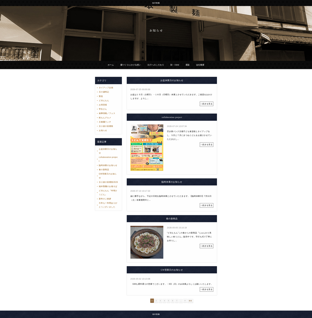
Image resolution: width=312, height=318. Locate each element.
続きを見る (207, 104)
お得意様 (103, 105)
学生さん (103, 109)
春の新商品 (104, 170)
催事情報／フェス (107, 113)
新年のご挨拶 (105, 199)
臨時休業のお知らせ (108, 165)
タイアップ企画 (106, 88)
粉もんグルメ (105, 118)
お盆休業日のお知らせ (108, 151)
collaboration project (108, 159)
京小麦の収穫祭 (106, 126)
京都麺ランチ (105, 122)
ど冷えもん (104, 100)
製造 (101, 96)
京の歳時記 (104, 92)
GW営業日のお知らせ (108, 176)
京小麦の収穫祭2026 (108, 182)
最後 (190, 300)
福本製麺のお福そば (108, 186)
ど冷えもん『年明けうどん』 (108, 193)
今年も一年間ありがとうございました (108, 205)
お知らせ (103, 130)
